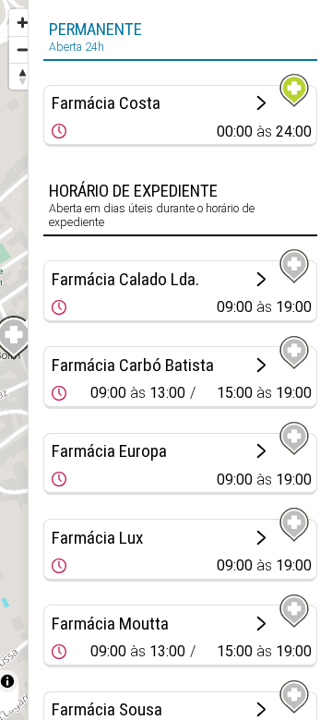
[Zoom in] (22, 22)
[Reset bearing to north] (22, 76)
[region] (14, 360)
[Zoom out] (22, 49)
